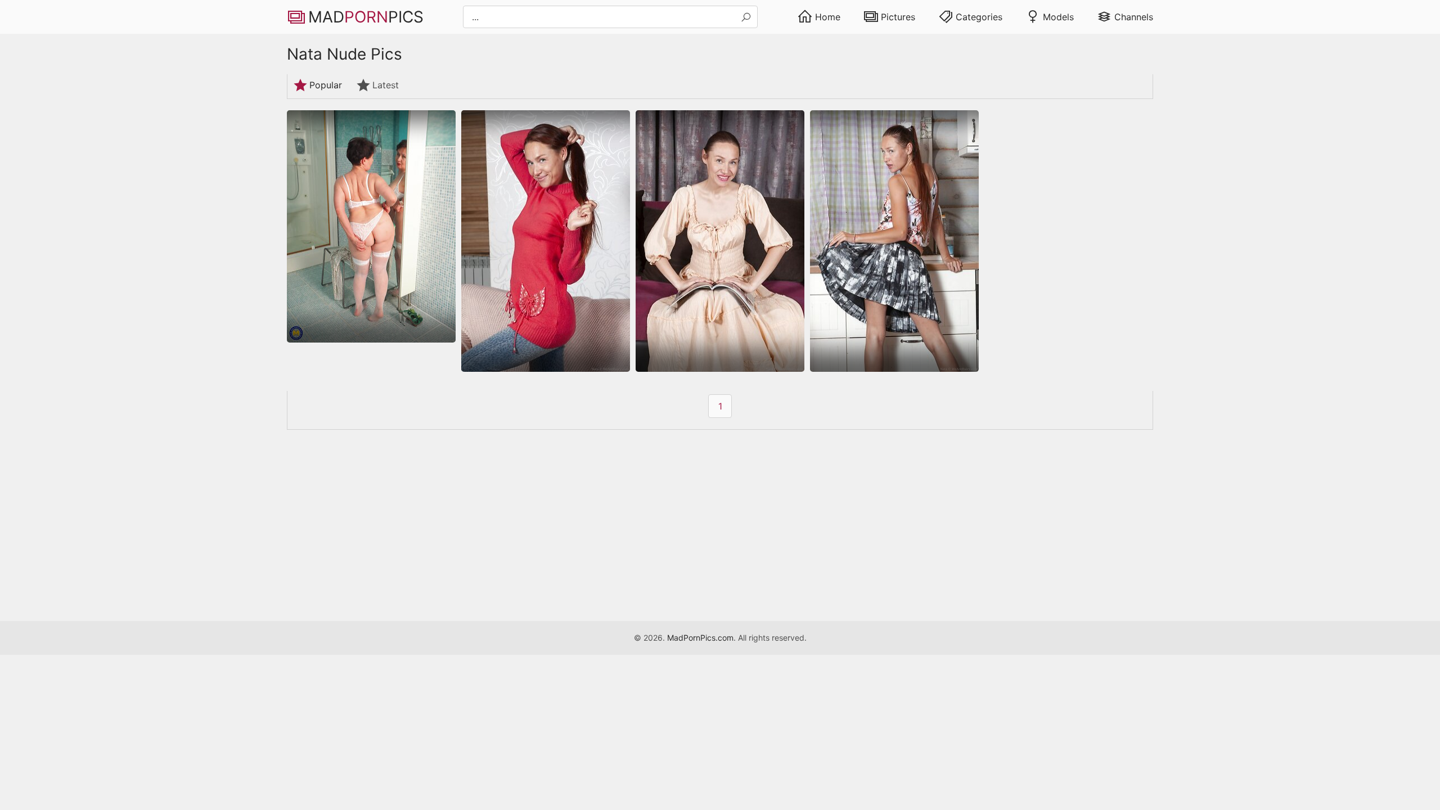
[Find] (746, 17)
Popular (325, 85)
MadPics (366, 16)
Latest (385, 85)
